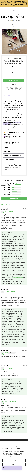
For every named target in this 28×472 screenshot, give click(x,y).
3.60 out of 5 (18, 184)
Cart (21, 14)
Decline (14, 464)
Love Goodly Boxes (14, 58)
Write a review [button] (14, 198)
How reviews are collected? (8, 437)
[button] (14, 66)
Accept (14, 460)
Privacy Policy (12, 456)
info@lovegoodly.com (17, 277)
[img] (4, 209)
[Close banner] (26, 3)
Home (4, 24)
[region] (14, 3)
